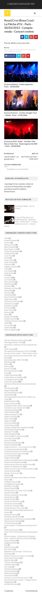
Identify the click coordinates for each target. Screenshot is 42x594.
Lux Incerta (8, 280)
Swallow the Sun (10, 319)
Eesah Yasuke (9, 262)
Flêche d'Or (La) (20, 49)
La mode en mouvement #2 (14, 449)
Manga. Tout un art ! (12, 473)
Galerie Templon (10, 416)
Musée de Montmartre (13, 501)
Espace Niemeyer (11, 403)
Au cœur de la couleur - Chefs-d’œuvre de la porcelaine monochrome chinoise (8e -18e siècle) (20, 355)
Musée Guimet (10, 493)
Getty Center (9, 419)
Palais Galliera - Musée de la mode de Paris (20, 525)
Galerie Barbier (10, 412)
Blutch (6, 364)
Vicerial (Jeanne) (10, 571)
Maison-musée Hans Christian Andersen (19, 469)
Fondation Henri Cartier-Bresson (16, 405)
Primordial (8, 308)
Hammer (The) (10, 432)
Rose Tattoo (9, 310)
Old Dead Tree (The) (12, 301)
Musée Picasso (10, 497)
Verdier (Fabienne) (11, 569)
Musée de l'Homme (11, 503)
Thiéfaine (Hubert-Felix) (13, 321)
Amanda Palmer (10, 240)
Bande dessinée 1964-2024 (14, 360)
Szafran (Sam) (9, 560)
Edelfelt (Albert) (10, 401)
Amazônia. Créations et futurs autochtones (20, 345)
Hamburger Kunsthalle (13, 429)
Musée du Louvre (10, 514)
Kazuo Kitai (8, 440)
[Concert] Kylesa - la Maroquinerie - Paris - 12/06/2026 (19, 85)
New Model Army (11, 297)
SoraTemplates (19, 591)
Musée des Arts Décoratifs (14, 508)
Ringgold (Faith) (10, 543)
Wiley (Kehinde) (10, 573)
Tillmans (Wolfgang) (12, 562)
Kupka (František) (11, 445)
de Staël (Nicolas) (11, 584)
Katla (6, 275)
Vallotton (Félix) (10, 564)
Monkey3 (8, 286)
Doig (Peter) (9, 395)
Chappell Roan (9, 253)
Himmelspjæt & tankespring (15, 436)
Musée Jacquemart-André (14, 495)
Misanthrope (9, 284)
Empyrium (8, 264)
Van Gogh (8, 567)
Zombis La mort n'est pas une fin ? (17, 578)
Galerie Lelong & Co (11, 414)
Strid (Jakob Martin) (12, 558)
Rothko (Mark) (10, 547)
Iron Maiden (9, 271)
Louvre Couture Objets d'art (15, 453)
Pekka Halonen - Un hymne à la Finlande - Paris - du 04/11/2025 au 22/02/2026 (20, 537)
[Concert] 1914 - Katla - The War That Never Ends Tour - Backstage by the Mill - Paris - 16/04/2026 (20, 143)
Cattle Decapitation (11, 251)
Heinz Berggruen (10, 434)
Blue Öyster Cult (10, 249)
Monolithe (8, 290)
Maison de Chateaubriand (14, 462)
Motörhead (8, 295)
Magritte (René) (10, 458)
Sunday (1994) (9, 316)
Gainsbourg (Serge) (11, 410)
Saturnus (7, 312)
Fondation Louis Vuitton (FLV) (15, 408)
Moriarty (7, 293)
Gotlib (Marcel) (10, 425)
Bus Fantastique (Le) (12, 371)
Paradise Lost (9, 306)
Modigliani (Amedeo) (12, 484)
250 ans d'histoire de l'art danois (16, 340)
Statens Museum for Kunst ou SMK (17, 556)
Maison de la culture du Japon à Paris (18, 464)
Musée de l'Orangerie (12, 506)
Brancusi (7, 366)
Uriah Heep (8, 327)
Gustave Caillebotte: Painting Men (17, 427)
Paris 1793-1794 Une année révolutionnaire (21, 532)
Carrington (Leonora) (12, 379)
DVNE (6, 258)
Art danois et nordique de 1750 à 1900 (18, 351)
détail (11, 49)
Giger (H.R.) (8, 421)
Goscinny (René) (10, 423)
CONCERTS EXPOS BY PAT (21, 3)
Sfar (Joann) (8, 549)
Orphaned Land (10, 303)
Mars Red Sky (9, 282)
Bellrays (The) (9, 245)
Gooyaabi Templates (21, 593)
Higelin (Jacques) (10, 266)
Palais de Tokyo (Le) (12, 530)
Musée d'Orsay (10, 499)
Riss (5, 545)
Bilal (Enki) (8, 362)
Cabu (6, 373)
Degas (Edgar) (9, 390)
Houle (6, 269)
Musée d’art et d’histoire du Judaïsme (18, 519)
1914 (6, 238)
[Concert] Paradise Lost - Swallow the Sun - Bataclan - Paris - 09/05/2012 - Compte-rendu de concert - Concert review (21, 221)
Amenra (7, 243)
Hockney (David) (10, 438)
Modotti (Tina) (10, 486)
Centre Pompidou (11, 382)
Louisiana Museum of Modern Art (17, 451)
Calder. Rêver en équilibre (14, 377)
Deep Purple (9, 260)
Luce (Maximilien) (11, 456)
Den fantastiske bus (11, 392)
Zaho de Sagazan (10, 330)
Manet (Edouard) (10, 471)
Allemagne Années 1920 (13, 342)
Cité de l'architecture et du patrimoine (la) (20, 384)
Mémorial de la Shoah (12, 521)
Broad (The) (9, 368)
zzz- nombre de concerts (12, 51)
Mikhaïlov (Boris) (11, 482)
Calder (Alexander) (11, 375)
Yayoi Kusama (9, 575)
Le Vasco (7, 277)
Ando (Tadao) (9, 349)
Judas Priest (9, 273)
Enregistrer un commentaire (17, 169)
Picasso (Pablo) (10, 540)
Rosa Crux (30, 49)
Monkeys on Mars (11, 288)
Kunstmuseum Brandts (13, 442)
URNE (6, 323)
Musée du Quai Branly (12, 516)
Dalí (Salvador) (10, 388)
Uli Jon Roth (9, 325)
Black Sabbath (10, 247)
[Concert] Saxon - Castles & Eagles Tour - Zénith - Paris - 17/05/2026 (20, 114)
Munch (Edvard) (10, 488)
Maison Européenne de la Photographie (19, 460)
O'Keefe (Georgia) (11, 523)
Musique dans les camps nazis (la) (17, 490)
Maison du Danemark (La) (14, 466)
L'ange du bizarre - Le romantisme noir (18, 447)
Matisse (7, 475)
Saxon (6, 314)
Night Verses (9, 299)
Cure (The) (8, 256)
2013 (5, 49)
